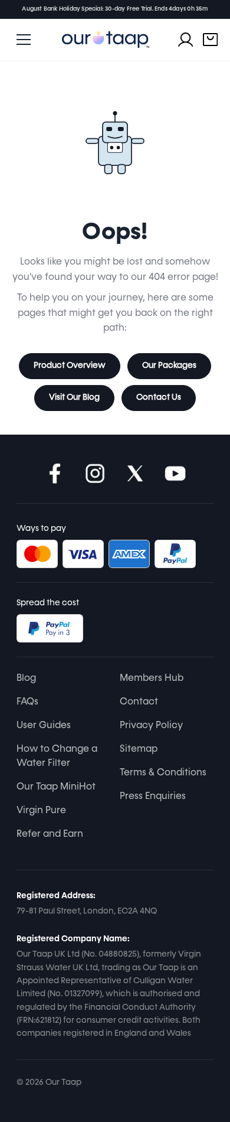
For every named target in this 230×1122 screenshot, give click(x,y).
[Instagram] (95, 473)
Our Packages (169, 365)
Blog (26, 678)
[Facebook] (54, 473)
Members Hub (151, 678)
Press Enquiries (153, 796)
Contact (139, 702)
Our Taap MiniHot (56, 787)
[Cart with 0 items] (210, 39)
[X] (135, 473)
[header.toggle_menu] (23, 39)
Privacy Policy (151, 725)
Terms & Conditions (163, 773)
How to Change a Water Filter (57, 756)
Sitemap (138, 749)
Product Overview (70, 365)
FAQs (27, 702)
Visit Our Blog (74, 397)
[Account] (185, 39)
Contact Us (158, 397)
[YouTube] (175, 473)
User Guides (44, 725)
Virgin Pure (41, 811)
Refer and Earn (50, 834)
